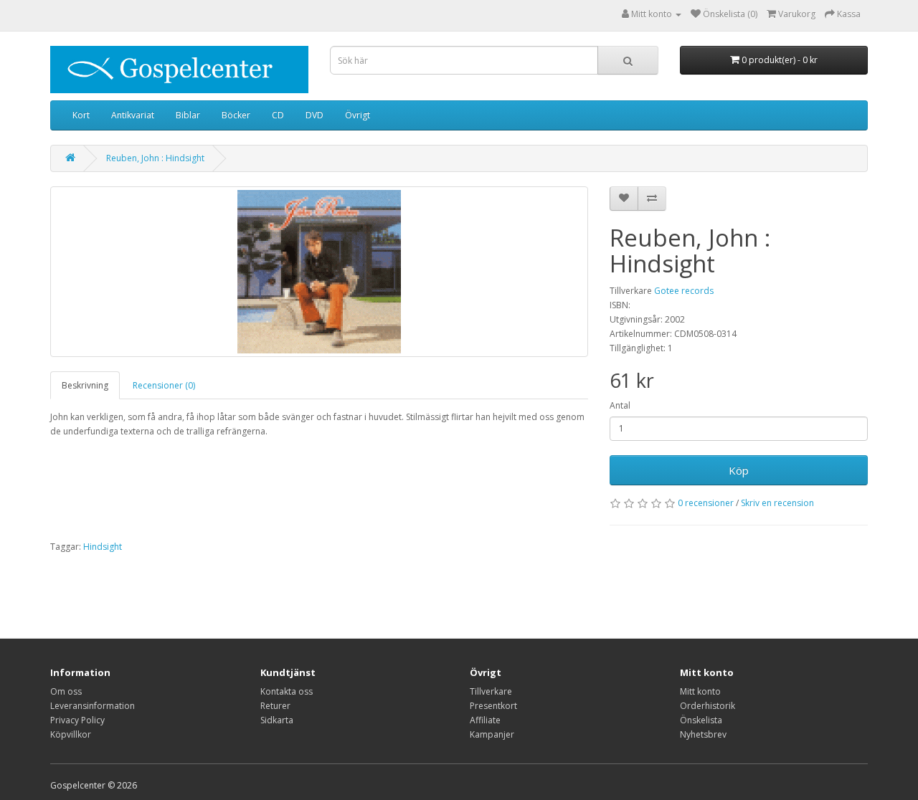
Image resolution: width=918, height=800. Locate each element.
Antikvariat (132, 115)
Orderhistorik (707, 706)
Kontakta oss (286, 691)
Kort (81, 115)
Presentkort (493, 706)
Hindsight (102, 547)
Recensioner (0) (164, 385)
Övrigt (357, 115)
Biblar (188, 115)
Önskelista (701, 720)
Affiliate (485, 720)
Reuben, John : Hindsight (155, 158)
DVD (314, 115)
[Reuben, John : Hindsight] (319, 271)
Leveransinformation (92, 706)
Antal (620, 405)
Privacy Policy (77, 720)
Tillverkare (491, 691)
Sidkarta (276, 720)
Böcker (236, 115)
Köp (739, 470)
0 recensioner (706, 503)
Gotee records (684, 291)
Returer (275, 706)
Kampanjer (492, 734)
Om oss (66, 691)
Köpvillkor (70, 734)
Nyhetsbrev (703, 734)
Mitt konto (700, 691)
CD (278, 115)
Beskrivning (85, 385)
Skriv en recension (777, 503)
